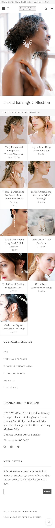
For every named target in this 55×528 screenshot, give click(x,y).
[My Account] (44, 8)
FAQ (6, 352)
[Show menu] (3, 8)
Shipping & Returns (15, 359)
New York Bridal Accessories (19, 112)
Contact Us (11, 388)
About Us (9, 381)
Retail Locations (14, 373)
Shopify (37, 517)
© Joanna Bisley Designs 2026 (20, 512)
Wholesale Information (19, 366)
